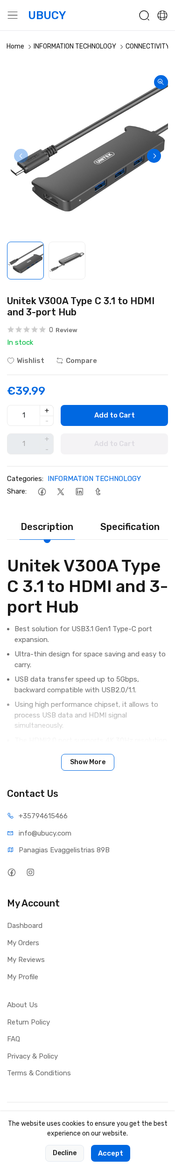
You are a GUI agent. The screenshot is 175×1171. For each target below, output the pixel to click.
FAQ (13, 1039)
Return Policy (28, 1022)
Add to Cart (114, 415)
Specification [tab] (130, 526)
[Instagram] (30, 872)
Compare (81, 360)
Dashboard (24, 925)
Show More (87, 762)
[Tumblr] (98, 491)
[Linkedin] (79, 491)
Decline (65, 1153)
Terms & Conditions (39, 1073)
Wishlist (30, 360)
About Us (22, 1005)
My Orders (23, 943)
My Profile (22, 977)
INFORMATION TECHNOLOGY (75, 46)
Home (15, 46)
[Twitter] (60, 491)
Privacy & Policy (32, 1056)
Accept (110, 1153)
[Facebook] (42, 491)
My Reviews (26, 959)
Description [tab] (47, 526)
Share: (17, 491)
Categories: (25, 478)
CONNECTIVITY (148, 46)
